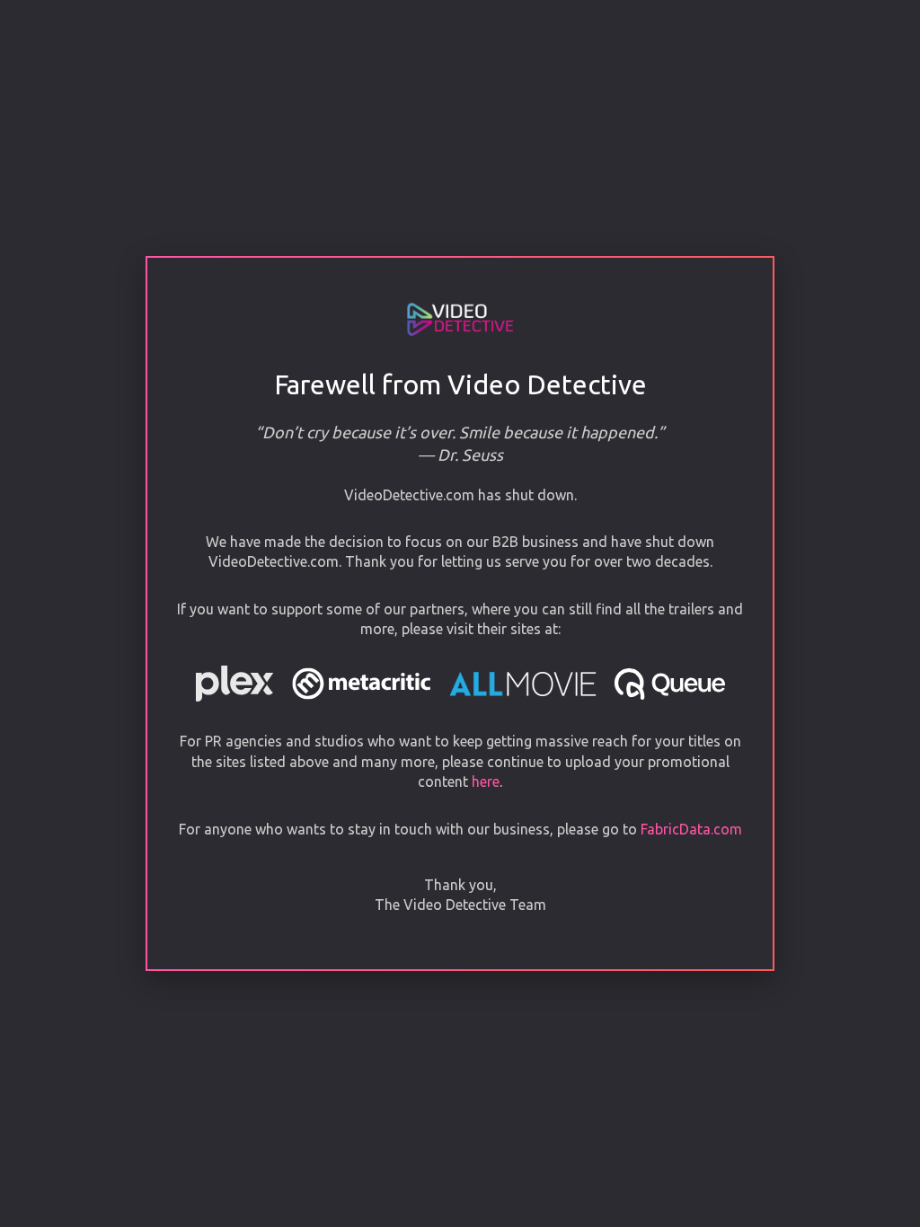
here (486, 781)
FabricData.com (691, 829)
